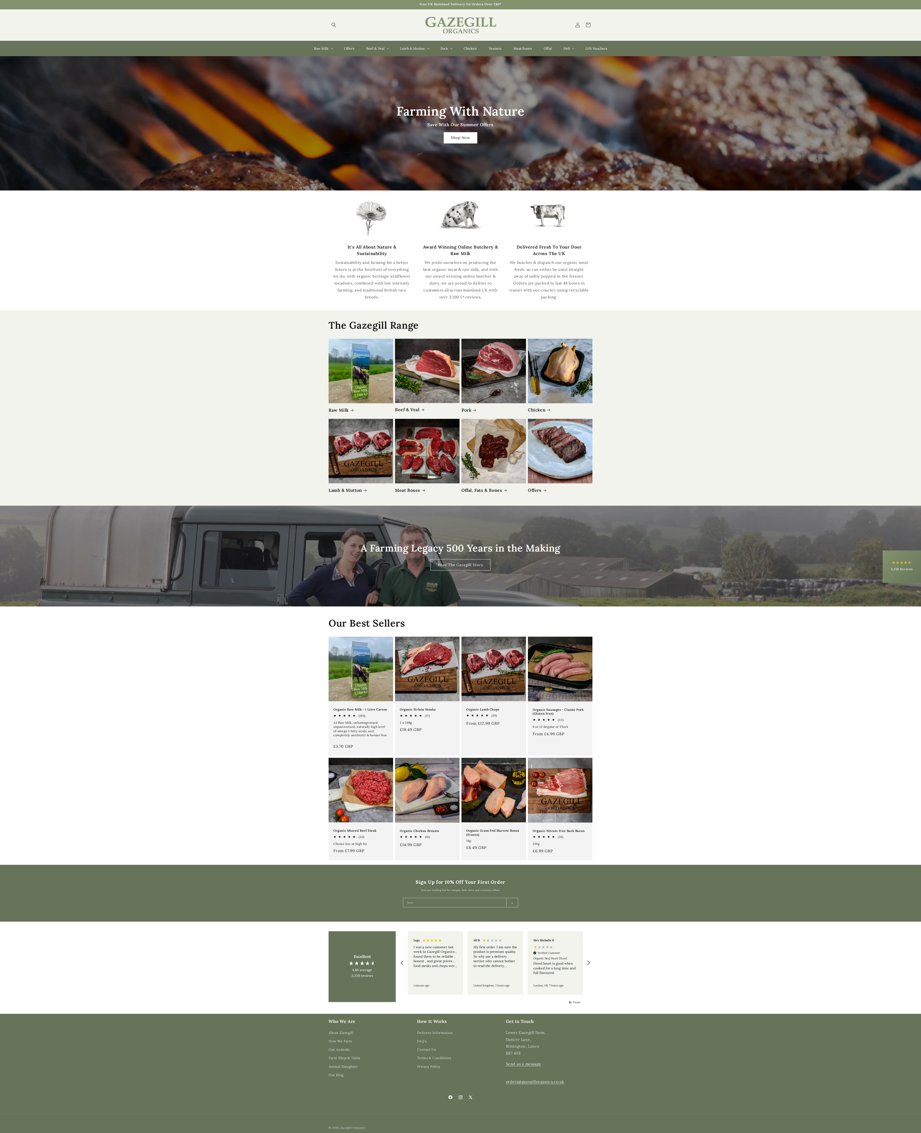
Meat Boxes (407, 490)
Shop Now (460, 138)
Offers (535, 490)
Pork (466, 410)
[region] (495, 962)
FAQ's (421, 1041)
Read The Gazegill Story (460, 564)
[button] (334, 25)
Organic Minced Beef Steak (355, 830)
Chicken (536, 410)
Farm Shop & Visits (344, 1058)
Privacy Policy (428, 1066)
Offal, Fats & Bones (481, 490)
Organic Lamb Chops (482, 710)
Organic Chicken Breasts (419, 831)
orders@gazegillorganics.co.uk (535, 1081)
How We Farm (340, 1041)
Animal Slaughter (343, 1066)
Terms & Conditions (434, 1058)
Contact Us (426, 1049)
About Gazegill (341, 1032)
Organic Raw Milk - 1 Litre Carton (360, 710)
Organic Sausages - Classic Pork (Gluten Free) (558, 712)
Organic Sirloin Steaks (418, 710)
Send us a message (523, 1063)
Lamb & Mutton (345, 490)
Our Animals (339, 1049)
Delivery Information (435, 1032)
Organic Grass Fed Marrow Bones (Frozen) (492, 833)
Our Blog (336, 1075)
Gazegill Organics (353, 1127)
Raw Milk (339, 410)
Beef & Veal (407, 409)
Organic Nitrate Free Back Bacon (559, 831)
